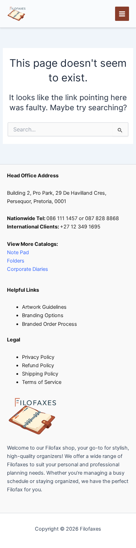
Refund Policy (38, 365)
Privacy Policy (38, 357)
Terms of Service (41, 382)
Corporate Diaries (27, 269)
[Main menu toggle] (122, 14)
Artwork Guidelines (44, 307)
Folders (16, 261)
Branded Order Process (49, 324)
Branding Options (42, 315)
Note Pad (18, 252)
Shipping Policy (40, 374)
